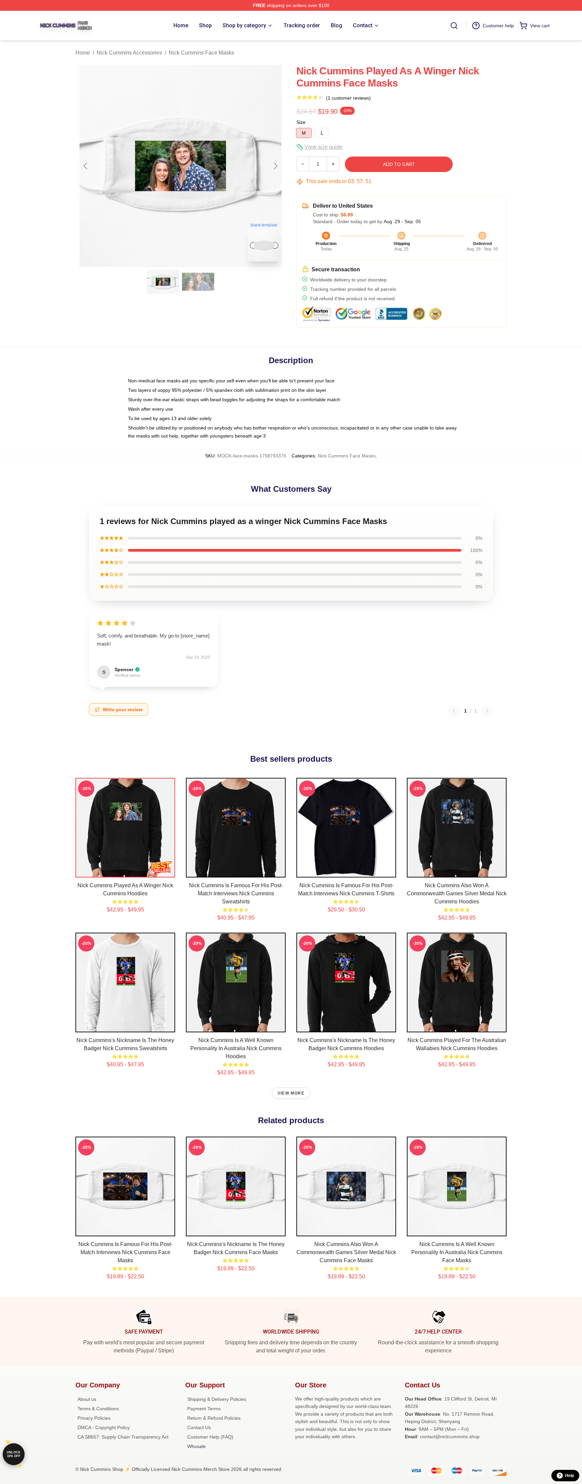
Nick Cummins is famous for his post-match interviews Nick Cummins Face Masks (125, 1252)
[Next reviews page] (487, 711)
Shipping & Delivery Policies (216, 1399)
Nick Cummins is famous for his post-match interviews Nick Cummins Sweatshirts (236, 893)
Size (300, 122)
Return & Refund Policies (213, 1418)
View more (291, 1093)
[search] (454, 25)
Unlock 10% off (14, 1454)
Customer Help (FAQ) (210, 1437)
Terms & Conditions (98, 1408)
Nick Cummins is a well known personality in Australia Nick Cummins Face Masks (457, 1252)
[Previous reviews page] (454, 711)
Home (82, 53)
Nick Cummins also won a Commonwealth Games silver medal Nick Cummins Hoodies (457, 893)
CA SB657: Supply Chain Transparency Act (122, 1437)
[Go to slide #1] (163, 282)
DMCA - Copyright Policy (103, 1427)
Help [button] (569, 1475)
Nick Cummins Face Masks (201, 53)
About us (86, 1399)
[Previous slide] (86, 166)
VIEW (125, 870)
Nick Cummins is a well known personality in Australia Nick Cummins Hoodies (236, 1048)
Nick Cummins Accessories (129, 53)
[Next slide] (275, 166)
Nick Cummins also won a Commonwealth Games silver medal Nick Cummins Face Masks (346, 1252)
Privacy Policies (93, 1418)
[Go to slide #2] (198, 282)
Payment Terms (204, 1408)
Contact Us (199, 1427)
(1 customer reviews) (348, 98)
